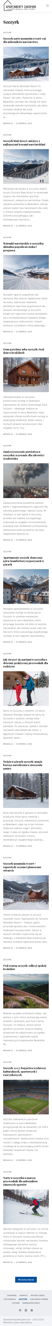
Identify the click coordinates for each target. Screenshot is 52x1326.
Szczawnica (10, 1299)
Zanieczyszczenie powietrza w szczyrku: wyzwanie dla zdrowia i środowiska (23, 455)
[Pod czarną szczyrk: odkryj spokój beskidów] (26, 991)
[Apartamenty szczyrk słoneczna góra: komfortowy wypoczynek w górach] (26, 586)
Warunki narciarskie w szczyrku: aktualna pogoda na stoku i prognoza (23, 247)
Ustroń (15, 1303)
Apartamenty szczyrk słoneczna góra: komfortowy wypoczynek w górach (23, 561)
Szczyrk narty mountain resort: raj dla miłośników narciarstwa (24, 40)
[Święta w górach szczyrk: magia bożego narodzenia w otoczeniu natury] (26, 790)
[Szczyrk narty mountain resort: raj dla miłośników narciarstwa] (26, 64)
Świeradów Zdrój (31, 1303)
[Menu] (47, 5)
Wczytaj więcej (26, 1279)
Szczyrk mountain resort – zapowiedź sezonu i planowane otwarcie (22, 867)
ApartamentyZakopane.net (16, 1319)
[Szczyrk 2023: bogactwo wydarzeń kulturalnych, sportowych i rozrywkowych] (26, 1097)
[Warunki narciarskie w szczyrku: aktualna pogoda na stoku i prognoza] (26, 272)
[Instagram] (32, 1310)
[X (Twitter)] (26, 1310)
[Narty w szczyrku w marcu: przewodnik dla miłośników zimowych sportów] (26, 1206)
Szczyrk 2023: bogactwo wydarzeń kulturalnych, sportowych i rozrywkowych (24, 1071)
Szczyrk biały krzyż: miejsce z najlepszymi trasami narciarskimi (24, 142)
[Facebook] (20, 1310)
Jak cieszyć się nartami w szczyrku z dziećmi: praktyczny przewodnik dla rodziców (25, 663)
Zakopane (11, 1295)
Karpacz (23, 1295)
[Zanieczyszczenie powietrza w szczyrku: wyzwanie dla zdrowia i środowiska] (26, 480)
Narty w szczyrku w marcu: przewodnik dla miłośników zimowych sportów (20, 1181)
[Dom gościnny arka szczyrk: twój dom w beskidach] (26, 374)
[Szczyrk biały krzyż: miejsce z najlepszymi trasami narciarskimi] (26, 166)
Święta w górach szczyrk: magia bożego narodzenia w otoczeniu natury (22, 765)
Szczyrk (7, 32)
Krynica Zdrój (38, 1295)
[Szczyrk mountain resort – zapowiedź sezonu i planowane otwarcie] (26, 892)
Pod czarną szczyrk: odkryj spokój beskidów (24, 967)
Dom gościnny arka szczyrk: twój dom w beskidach (23, 351)
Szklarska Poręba (39, 1299)
